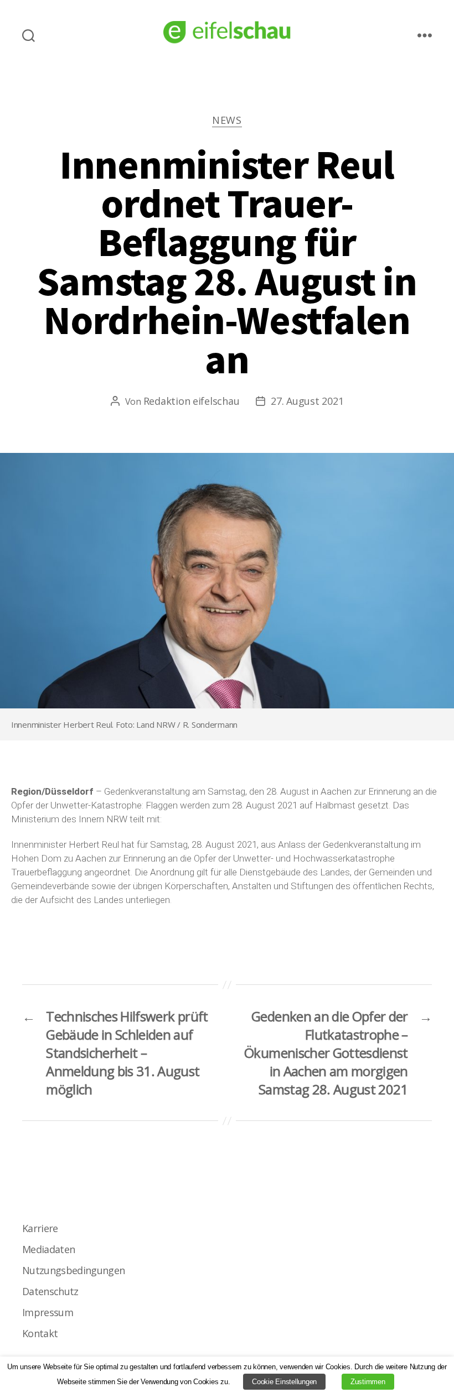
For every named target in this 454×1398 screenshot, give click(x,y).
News (227, 120)
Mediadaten (48, 1249)
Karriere (40, 1228)
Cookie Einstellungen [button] (284, 1382)
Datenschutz (50, 1291)
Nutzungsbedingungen (73, 1270)
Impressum (47, 1312)
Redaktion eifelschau (191, 401)
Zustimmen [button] (367, 1382)
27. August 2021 (307, 401)
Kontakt (40, 1333)
